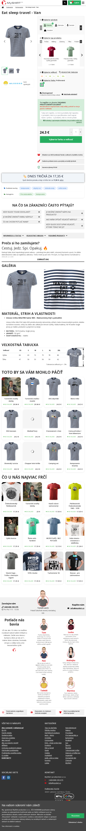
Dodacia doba (7, 735)
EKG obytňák (54, 399)
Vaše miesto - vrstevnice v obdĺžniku (74, 540)
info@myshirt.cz (77, 608)
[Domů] (3, 7)
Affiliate (5, 745)
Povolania (69, 733)
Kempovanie (19, 7)
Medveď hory (32, 431)
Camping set (54, 463)
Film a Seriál (49, 748)
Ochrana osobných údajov (12, 748)
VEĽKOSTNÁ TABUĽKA (69, 72)
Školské (68, 748)
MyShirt (68, 763)
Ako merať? (6, 740)
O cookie (5, 755)
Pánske (49, 25)
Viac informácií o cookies (10, 826)
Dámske (61, 25)
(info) (61, 180)
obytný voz (37, 188)
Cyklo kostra (11, 538)
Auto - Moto (49, 735)
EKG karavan (11, 431)
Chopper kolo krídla (32, 463)
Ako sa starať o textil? (10, 743)
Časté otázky (7, 733)
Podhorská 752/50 (52, 789)
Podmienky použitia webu (11, 753)
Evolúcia (48, 745)
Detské (71, 25)
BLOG (4, 730)
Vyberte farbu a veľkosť (61, 139)
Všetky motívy (50, 730)
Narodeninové (70, 728)
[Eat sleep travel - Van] (22, 289)
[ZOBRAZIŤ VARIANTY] (11, 386)
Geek (47, 750)
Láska (47, 763)
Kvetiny (48, 760)
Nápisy (68, 730)
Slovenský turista (11, 463)
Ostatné (50, 30)
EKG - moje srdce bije (53, 743)
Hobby (47, 753)
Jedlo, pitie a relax (51, 758)
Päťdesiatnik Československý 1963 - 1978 (75, 506)
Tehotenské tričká (72, 750)
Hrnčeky (48, 738)
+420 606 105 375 (56, 780)
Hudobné (48, 755)
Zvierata (68, 760)
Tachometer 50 (54, 573)
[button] (74, 2)
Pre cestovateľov (26, 194)
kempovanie (25, 188)
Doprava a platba (8, 738)
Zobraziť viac (43, 259)
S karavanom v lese (53, 431)
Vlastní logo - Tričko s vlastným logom (11, 575)
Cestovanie (9, 7)
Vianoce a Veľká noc (72, 753)
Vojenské (68, 755)
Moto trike (75, 399)
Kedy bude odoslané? (70, 94)
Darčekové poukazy (52, 733)
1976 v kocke (32, 573)
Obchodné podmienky (10, 750)
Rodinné (68, 740)
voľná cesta (62, 188)
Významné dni (70, 758)
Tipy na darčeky (51, 728)
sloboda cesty (49, 188)
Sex (66, 743)
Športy (68, 745)
